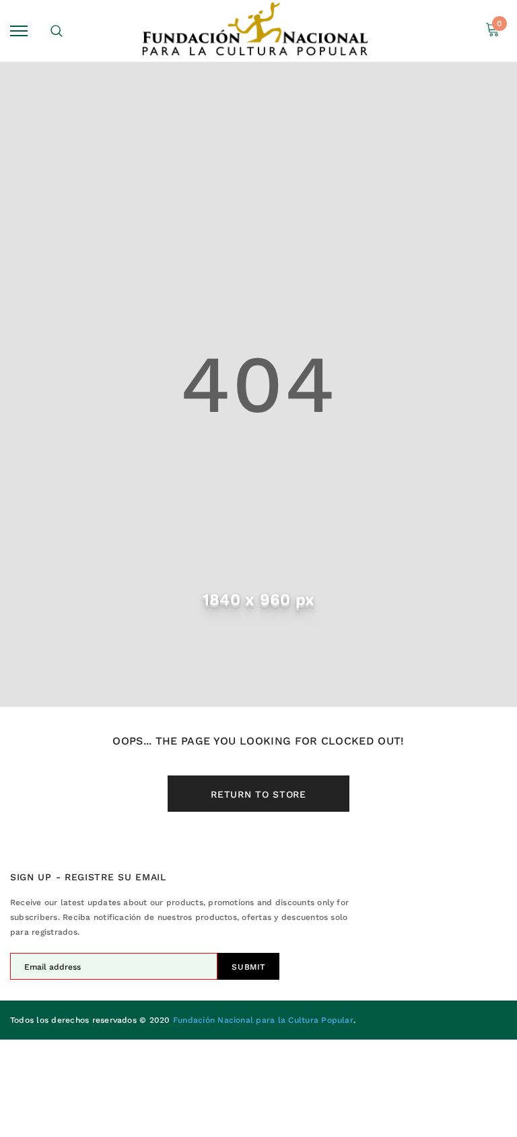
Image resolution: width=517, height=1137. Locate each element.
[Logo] (257, 31)
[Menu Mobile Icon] (19, 30)
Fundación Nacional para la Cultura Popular (263, 1020)
